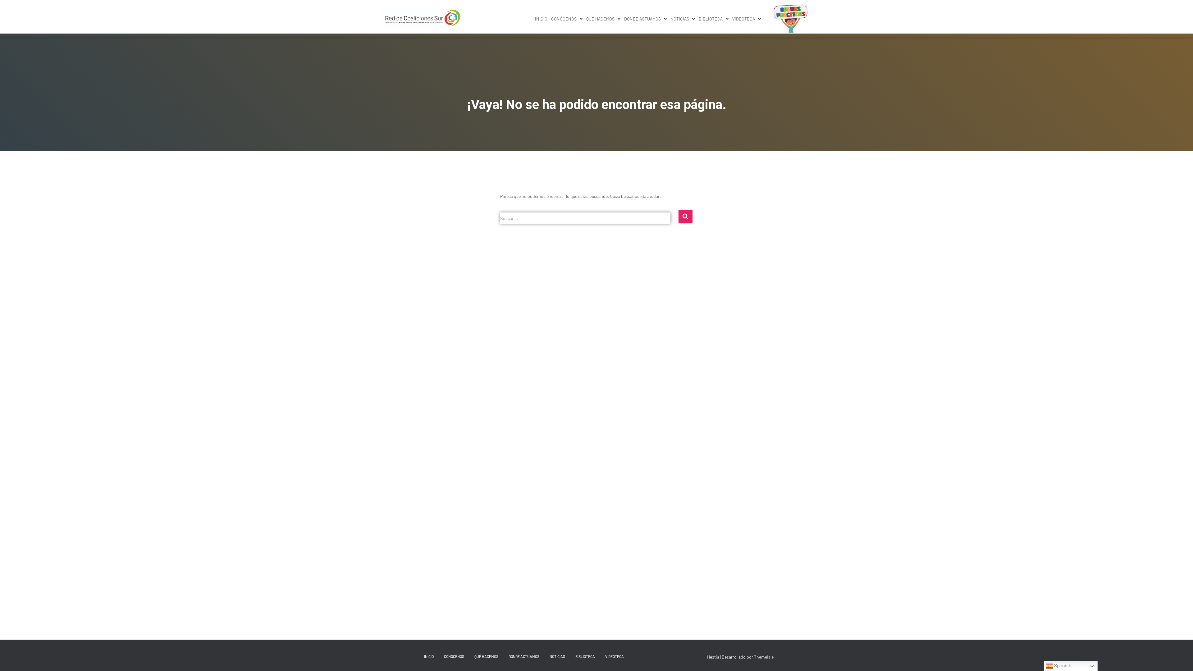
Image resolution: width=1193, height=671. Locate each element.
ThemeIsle (764, 657)
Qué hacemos (600, 18)
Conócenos (564, 18)
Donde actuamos (642, 18)
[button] (566, 19)
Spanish (1062, 665)
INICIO (541, 18)
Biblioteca (711, 18)
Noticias (679, 18)
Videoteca (743, 18)
